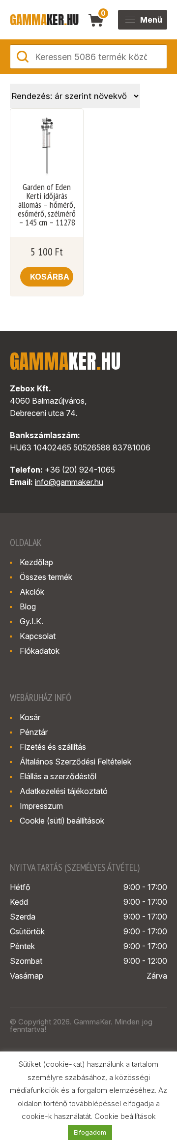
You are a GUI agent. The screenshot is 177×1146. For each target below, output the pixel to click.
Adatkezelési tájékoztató (64, 791)
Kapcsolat (38, 636)
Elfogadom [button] (90, 1132)
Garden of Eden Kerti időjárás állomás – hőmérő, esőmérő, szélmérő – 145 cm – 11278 (47, 205)
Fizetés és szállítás (53, 747)
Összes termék (46, 577)
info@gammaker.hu (69, 482)
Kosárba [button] (49, 277)
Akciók (32, 592)
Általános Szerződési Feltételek (75, 761)
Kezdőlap (36, 562)
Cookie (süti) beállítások (62, 821)
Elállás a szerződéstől (58, 776)
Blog (28, 606)
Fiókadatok (39, 651)
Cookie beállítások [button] (125, 1116)
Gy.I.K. (31, 621)
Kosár (30, 717)
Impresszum (41, 806)
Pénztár (34, 732)
